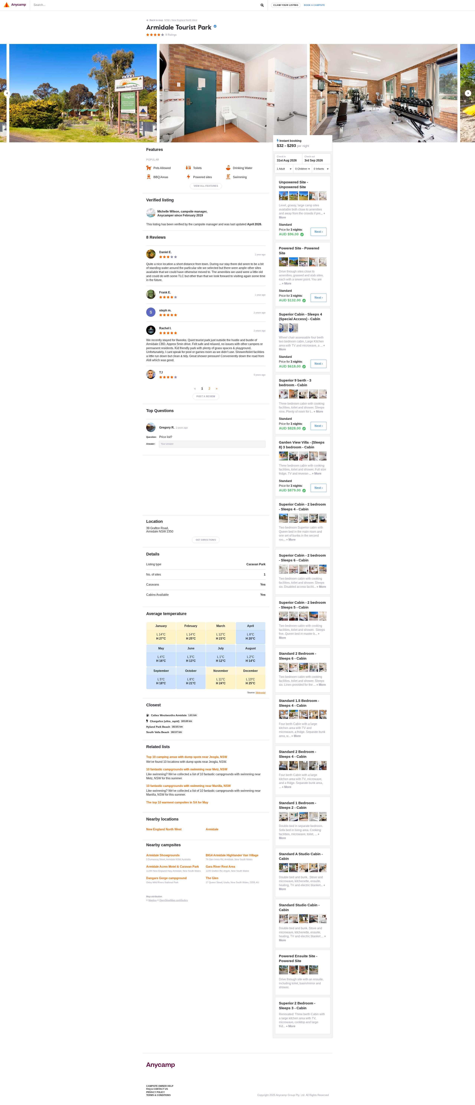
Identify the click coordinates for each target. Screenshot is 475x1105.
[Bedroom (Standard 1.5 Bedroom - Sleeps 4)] (324, 714)
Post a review (205, 396)
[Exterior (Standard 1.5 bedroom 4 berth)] (294, 714)
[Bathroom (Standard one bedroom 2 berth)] (314, 816)
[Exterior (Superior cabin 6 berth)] (324, 569)
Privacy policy (155, 1092)
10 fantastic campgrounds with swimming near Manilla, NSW (188, 785)
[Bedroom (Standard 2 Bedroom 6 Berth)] (294, 667)
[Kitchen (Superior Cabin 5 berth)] (284, 616)
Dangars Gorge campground (166, 878)
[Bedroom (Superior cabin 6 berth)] (294, 569)
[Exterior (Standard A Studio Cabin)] (284, 867)
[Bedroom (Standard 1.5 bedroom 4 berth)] (284, 714)
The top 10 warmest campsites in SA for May (177, 802)
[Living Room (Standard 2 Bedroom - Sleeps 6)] (324, 667)
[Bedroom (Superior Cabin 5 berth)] (304, 616)
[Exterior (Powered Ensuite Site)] (284, 970)
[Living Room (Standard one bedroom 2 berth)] (284, 816)
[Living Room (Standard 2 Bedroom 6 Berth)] (284, 667)
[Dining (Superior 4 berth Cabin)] (314, 518)
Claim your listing (285, 5)
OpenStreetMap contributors (173, 900)
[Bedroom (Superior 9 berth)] (284, 394)
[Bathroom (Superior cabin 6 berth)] (284, 569)
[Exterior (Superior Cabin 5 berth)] (314, 616)
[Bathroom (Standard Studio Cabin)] (324, 918)
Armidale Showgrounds (163, 855)
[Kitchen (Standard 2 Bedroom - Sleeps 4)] (324, 765)
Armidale (212, 829)
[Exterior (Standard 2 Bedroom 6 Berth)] (304, 667)
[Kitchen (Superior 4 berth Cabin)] (304, 518)
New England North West (184, 20)
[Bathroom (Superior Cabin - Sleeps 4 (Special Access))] (294, 328)
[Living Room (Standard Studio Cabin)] (314, 918)
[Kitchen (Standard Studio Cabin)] (294, 918)
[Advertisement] (205, 485)
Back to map (156, 20)
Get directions (206, 540)
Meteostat (261, 692)
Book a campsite (314, 5)
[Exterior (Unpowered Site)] (284, 195)
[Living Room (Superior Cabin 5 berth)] (294, 616)
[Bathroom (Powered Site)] (314, 262)
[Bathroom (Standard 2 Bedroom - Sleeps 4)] (304, 765)
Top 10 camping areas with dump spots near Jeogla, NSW (186, 757)
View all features (206, 186)
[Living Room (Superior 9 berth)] (314, 394)
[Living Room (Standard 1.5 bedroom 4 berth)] (304, 714)
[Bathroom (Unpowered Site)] (314, 195)
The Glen (212, 878)
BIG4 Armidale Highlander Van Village (232, 855)
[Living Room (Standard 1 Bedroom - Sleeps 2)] (324, 816)
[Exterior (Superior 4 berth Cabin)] (284, 518)
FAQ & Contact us (157, 1089)
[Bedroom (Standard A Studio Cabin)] (314, 867)
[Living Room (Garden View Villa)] (294, 456)
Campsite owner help (159, 1086)
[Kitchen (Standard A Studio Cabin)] (304, 867)
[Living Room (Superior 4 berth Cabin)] (324, 518)
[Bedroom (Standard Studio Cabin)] (284, 918)
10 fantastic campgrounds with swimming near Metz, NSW (186, 769)
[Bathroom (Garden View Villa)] (314, 456)
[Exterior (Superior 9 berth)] (294, 394)
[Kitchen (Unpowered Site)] (324, 195)
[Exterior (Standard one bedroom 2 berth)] (304, 816)
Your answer (167, 444)
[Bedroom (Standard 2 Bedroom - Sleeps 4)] (284, 765)
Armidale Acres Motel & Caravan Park (172, 866)
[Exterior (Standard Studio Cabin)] (304, 918)
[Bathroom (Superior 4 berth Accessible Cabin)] (284, 328)
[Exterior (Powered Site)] (284, 262)
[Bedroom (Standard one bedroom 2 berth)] (294, 816)
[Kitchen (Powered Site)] (304, 262)
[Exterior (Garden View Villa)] (284, 456)
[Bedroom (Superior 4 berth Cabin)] (294, 518)
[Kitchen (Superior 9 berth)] (304, 394)
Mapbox (152, 900)
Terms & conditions (158, 1095)
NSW (167, 20)
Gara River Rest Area (220, 866)
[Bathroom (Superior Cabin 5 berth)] (324, 616)
